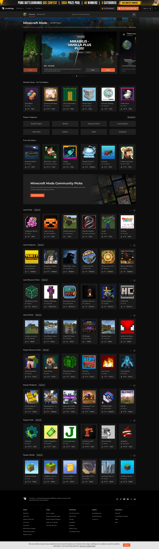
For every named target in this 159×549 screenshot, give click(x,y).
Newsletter (72, 522)
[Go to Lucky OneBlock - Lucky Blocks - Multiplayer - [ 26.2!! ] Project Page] (69, 471)
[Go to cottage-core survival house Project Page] (31, 331)
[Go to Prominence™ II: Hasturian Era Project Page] (89, 401)
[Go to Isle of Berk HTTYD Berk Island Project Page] (89, 471)
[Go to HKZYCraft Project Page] (127, 296)
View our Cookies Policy (88, 546)
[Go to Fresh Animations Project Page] (31, 366)
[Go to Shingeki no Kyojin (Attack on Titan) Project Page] (50, 261)
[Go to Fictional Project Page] (127, 226)
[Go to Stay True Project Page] (89, 366)
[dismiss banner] (156, 3)
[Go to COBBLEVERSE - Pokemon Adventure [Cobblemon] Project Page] (108, 401)
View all (37, 210)
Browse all (131, 117)
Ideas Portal (72, 516)
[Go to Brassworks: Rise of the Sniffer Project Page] (69, 296)
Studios (38, 8)
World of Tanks (27, 534)
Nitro (116, 522)
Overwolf (117, 513)
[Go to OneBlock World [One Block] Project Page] (127, 471)
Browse (19, 8)
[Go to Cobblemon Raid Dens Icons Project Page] (31, 226)
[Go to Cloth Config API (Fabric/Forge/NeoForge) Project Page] (50, 436)
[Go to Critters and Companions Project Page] (127, 157)
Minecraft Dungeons (29, 531)
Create (28, 8)
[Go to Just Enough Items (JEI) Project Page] (69, 436)
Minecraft (26, 516)
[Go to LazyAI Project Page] (108, 226)
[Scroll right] (134, 210)
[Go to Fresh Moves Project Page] (50, 366)
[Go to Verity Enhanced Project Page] (31, 261)
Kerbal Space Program (29, 528)
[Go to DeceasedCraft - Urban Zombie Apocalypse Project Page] (50, 401)
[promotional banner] (79, 3)
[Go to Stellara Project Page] (69, 157)
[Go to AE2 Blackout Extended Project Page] (31, 296)
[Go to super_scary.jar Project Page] (50, 226)
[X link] (131, 499)
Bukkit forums (73, 528)
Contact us (95, 519)
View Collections (37, 195)
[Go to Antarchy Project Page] (108, 157)
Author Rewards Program (53, 519)
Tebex (116, 519)
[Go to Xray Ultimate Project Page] (127, 366)
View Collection (103, 70)
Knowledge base (96, 513)
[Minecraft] (25, 14)
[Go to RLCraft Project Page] (127, 401)
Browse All (41, 14)
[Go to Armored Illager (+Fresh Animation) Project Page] (108, 296)
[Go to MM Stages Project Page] (89, 331)
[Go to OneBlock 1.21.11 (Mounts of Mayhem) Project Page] (50, 471)
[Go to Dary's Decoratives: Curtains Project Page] (69, 99)
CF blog (71, 519)
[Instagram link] (117, 499)
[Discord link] (128, 499)
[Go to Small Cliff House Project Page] (69, 331)
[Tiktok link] (121, 499)
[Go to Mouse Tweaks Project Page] (108, 436)
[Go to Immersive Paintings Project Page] (50, 99)
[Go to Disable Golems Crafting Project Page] (69, 226)
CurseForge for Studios (121, 516)
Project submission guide (53, 516)
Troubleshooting (96, 516)
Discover (32, 14)
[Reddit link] (135, 499)
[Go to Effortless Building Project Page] (108, 99)
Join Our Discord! (74, 513)
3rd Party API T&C (51, 525)
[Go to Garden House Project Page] (108, 331)
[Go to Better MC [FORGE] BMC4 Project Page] (69, 401)
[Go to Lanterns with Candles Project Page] (89, 296)
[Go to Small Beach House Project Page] (50, 331)
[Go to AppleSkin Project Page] (127, 436)
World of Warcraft (28, 519)
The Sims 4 (26, 522)
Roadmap (72, 525)
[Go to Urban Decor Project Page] (127, 99)
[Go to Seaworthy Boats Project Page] (31, 157)
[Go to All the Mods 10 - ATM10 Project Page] (31, 401)
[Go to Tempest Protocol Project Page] (89, 157)
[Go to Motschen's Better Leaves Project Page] (69, 366)
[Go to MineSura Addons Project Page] (89, 226)
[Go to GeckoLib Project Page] (31, 436)
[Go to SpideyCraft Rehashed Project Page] (127, 331)
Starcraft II (26, 525)
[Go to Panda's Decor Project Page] (89, 99)
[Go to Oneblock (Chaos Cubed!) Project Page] (31, 471)
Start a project (50, 513)
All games (26, 513)
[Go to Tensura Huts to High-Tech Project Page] (108, 261)
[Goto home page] (8, 8)
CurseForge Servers (74, 531)
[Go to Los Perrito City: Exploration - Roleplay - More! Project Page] (108, 471)
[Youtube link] (124, 499)
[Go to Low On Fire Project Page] (108, 366)
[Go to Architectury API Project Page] (89, 436)
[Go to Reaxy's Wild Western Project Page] (127, 261)
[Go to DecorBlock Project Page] (31, 99)
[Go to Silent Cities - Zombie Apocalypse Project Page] (69, 261)
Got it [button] (127, 545)
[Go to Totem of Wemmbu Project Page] (50, 296)
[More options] (155, 8)
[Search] (134, 14)
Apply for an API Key (52, 522)
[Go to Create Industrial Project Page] (89, 261)
